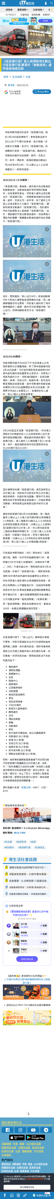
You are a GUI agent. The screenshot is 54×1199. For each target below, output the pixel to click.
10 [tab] (29, 21)
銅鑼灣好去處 (8, 1147)
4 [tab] (29, 17)
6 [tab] (35, 17)
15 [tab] (30, 24)
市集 (15, 1143)
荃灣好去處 (38, 1147)
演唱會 (9, 9)
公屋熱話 (24, 14)
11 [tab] (32, 21)
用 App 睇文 (43, 91)
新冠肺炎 (9, 847)
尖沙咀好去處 (33, 1143)
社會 (28, 76)
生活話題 (17, 76)
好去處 (8, 841)
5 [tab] (32, 17)
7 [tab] (20, 21)
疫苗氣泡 (21, 841)
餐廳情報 (27, 1151)
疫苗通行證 (25, 847)
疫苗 (34, 841)
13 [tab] (24, 24)
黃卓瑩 (11, 85)
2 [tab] (23, 17)
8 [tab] (23, 21)
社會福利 (6, 1155)
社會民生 (40, 847)
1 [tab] (20, 17)
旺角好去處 (7, 1151)
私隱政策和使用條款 (35, 1178)
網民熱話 (6, 1164)
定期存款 (47, 14)
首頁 (5, 76)
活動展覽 (6, 1143)
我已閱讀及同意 (27, 1187)
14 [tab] (27, 24)
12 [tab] (35, 21)
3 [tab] (26, 17)
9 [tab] (26, 21)
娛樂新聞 (36, 14)
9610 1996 (19, 832)
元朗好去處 (24, 1147)
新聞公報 (26, 787)
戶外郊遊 (38, 1151)
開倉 (22, 1143)
